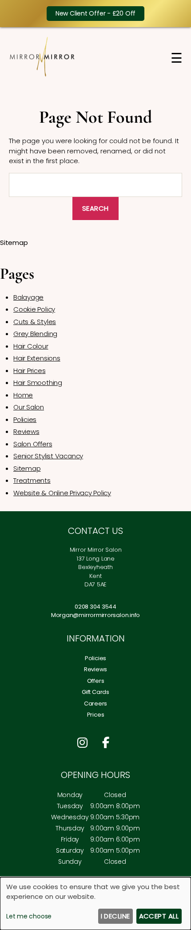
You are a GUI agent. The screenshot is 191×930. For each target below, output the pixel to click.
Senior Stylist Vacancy (48, 456)
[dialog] (95, 903)
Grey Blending (35, 333)
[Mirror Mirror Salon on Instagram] (84, 742)
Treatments (32, 480)
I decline (116, 916)
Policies (24, 419)
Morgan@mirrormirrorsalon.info (95, 615)
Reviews (26, 431)
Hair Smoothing (37, 382)
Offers (95, 681)
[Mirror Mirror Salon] (42, 75)
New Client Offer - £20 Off (95, 13)
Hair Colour (30, 346)
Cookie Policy (34, 309)
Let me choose (29, 916)
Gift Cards (95, 692)
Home (23, 395)
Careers (95, 703)
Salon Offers (32, 444)
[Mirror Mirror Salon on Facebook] (108, 742)
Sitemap (26, 468)
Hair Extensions (36, 358)
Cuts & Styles (34, 321)
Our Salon (28, 407)
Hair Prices (29, 370)
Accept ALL (159, 916)
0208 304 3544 (95, 606)
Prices (95, 714)
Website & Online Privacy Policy (62, 492)
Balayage (28, 297)
